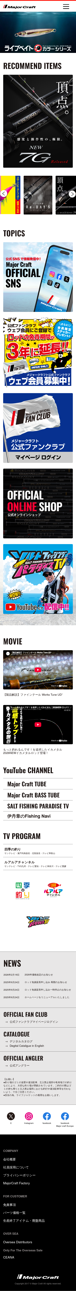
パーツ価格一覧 (14, 1212)
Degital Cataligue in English (27, 1045)
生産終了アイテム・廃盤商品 (24, 1220)
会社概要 (9, 1159)
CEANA (8, 1257)
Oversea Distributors (17, 1242)
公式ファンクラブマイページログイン (34, 1021)
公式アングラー (19, 1065)
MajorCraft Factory (16, 1183)
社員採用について (16, 1167)
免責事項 (9, 1204)
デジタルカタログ (21, 1041)
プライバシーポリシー (19, 1175)
